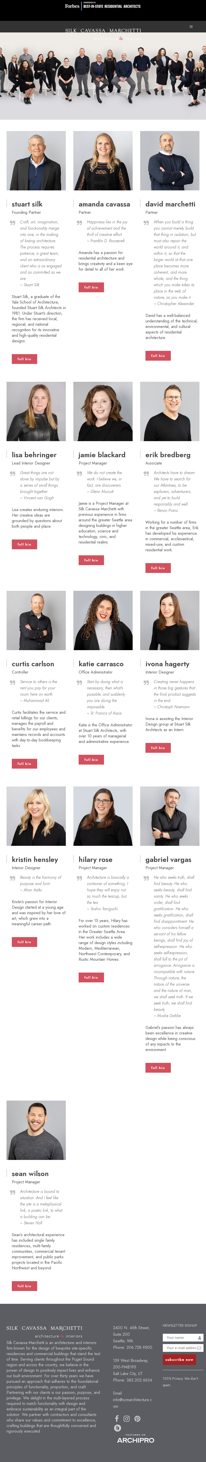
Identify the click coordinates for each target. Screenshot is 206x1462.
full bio (24, 359)
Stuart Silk (27, 204)
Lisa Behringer (34, 455)
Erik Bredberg (168, 455)
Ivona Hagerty (167, 664)
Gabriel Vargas (168, 859)
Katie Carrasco (101, 664)
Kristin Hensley (35, 859)
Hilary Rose (96, 859)
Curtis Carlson (33, 664)
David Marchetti (170, 204)
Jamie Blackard (102, 455)
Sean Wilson (30, 1173)
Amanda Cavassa (104, 204)
